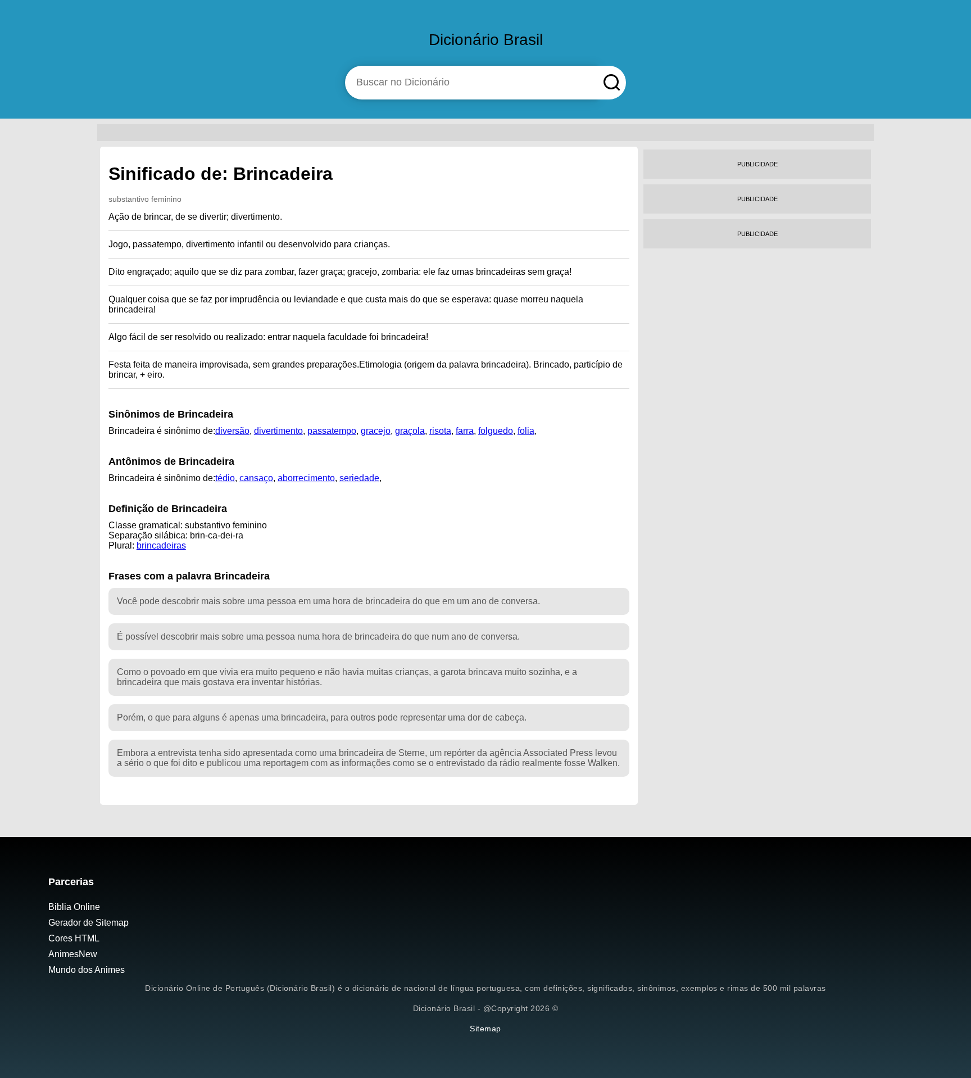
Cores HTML (73, 938)
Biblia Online (74, 907)
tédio (225, 478)
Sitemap (485, 1028)
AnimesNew (72, 954)
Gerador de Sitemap (88, 922)
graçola (410, 431)
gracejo (376, 431)
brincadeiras (161, 545)
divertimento (278, 431)
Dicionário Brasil (486, 39)
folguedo (495, 431)
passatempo (331, 431)
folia (526, 431)
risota (440, 431)
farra (465, 431)
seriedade (359, 478)
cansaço (256, 478)
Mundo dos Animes (86, 970)
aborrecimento (306, 478)
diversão (232, 431)
